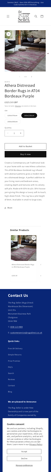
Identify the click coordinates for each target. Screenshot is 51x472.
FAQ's (10, 367)
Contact (11, 385)
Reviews (11, 379)
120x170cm (13, 116)
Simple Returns (14, 354)
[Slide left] (20, 77)
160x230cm (29, 115)
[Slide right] (32, 77)
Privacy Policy (35, 444)
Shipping (18, 106)
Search (11, 373)
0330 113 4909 (16, 327)
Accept (24, 451)
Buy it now (25, 154)
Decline (24, 458)
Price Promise (14, 361)
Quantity (8, 128)
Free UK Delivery (15, 348)
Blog (10, 391)
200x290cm (14, 122)
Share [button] (9, 207)
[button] (8, 16)
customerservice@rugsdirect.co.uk (26, 332)
